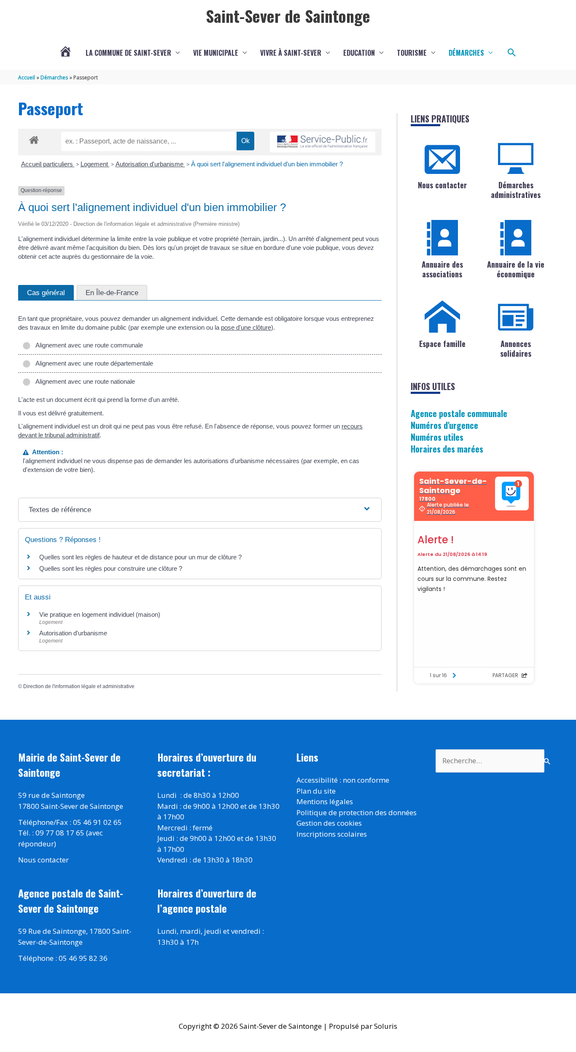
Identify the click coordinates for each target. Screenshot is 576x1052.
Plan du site (316, 791)
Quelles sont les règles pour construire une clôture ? (110, 568)
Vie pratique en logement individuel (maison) (99, 614)
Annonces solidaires (515, 348)
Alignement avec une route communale (87, 345)
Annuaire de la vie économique (515, 269)
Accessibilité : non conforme (342, 780)
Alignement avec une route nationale (83, 381)
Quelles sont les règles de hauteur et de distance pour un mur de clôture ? (140, 557)
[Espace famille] (442, 317)
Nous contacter (442, 184)
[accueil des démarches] (33, 138)
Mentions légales (324, 801)
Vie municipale (215, 53)
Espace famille (442, 343)
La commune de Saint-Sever (128, 53)
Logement (95, 164)
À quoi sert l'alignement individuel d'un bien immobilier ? (267, 164)
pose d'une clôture (246, 327)
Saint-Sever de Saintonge (288, 15)
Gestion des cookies (329, 823)
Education (359, 53)
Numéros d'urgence (444, 425)
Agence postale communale (459, 413)
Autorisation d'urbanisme (150, 164)
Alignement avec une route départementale (92, 363)
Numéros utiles (437, 437)
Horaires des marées (447, 448)
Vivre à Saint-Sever (290, 53)
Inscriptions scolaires (331, 834)
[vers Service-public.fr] (322, 142)
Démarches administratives (516, 189)
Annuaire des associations (442, 269)
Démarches (466, 53)
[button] (511, 52)
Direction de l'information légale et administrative (79, 686)
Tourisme (412, 53)
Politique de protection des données (356, 812)
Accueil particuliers (48, 164)
